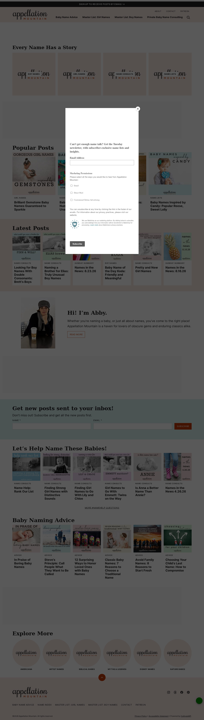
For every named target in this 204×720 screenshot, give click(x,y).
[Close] (138, 109)
